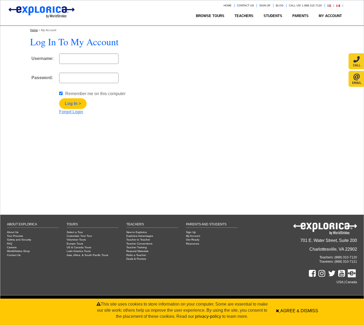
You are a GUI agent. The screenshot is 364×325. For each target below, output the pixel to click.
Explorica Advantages (139, 235)
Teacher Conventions (139, 243)
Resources (192, 243)
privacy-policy (208, 316)
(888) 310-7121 (345, 261)
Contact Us (14, 255)
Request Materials (137, 251)
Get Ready (192, 239)
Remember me (95, 93)
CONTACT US (245, 5)
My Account (330, 16)
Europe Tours (75, 243)
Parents (300, 16)
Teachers (243, 16)
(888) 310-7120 (345, 257)
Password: (42, 77)
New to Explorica (136, 232)
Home (34, 30)
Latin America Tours (79, 251)
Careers (12, 247)
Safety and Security (19, 239)
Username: (42, 58)
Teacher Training (136, 247)
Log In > (73, 103)
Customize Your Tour (79, 235)
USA (340, 282)
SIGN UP (264, 5)
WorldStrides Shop (18, 251)
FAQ (9, 243)
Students (273, 16)
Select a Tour (75, 232)
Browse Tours (210, 16)
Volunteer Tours (76, 239)
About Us (12, 232)
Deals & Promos (136, 258)
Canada (351, 282)
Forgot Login (71, 111)
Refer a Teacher (136, 255)
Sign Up (191, 232)
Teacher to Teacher (138, 239)
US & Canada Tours (79, 247)
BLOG (280, 5)
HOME (228, 5)
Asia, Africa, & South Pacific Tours (87, 255)
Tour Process (15, 235)
